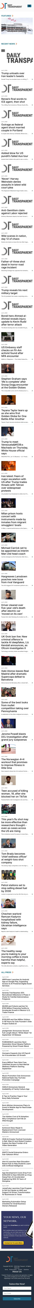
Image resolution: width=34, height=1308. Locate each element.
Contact (20, 1269)
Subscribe (17, 1299)
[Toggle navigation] (29, 6)
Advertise (26, 1269)
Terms (6, 1269)
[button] (3, 26)
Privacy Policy (13, 1269)
